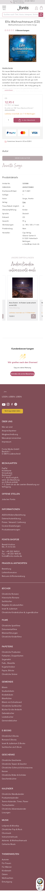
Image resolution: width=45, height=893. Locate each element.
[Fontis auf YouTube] (4, 404)
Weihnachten (7, 878)
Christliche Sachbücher (12, 706)
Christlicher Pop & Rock (12, 830)
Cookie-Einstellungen (11, 526)
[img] (5, 30)
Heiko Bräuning (14, 308)
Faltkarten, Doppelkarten (12, 656)
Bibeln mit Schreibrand (12, 702)
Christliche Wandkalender (13, 794)
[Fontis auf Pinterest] (15, 404)
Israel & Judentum (10, 609)
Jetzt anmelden (10, 110)
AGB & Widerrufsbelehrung (14, 515)
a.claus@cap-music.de (30, 244)
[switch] (40, 888)
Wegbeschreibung (10, 434)
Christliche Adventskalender (14, 809)
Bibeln (4, 687)
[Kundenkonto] (36, 7)
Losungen (6, 813)
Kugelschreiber (8, 667)
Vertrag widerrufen (12, 411)
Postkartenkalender (10, 798)
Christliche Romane (10, 594)
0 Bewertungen (22, 30)
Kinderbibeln (7, 695)
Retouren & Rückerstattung (13, 576)
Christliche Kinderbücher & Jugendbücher (20, 613)
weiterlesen (9, 90)
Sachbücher (7, 601)
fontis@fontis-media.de (12, 556)
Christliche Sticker (9, 674)
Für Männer (7, 867)
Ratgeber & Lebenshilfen (12, 605)
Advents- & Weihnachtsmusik (14, 841)
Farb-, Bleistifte (8, 663)
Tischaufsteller (8, 805)
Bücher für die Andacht (12, 710)
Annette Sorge (12, 165)
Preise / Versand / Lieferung (14, 522)
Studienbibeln (8, 691)
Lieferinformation (9, 573)
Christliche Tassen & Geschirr (14, 764)
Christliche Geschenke (11, 760)
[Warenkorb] (41, 8)
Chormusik (6, 833)
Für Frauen (6, 863)
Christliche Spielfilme (11, 626)
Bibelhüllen (7, 699)
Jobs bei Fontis (8, 499)
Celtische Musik (8, 844)
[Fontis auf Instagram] (8, 404)
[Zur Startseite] (5, 393)
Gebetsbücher (8, 713)
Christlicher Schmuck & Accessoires (17, 768)
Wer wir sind (7, 427)
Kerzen (5, 771)
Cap (24, 202)
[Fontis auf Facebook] (12, 404)
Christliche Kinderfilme (12, 637)
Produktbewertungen (11, 530)
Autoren (5, 860)
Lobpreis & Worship (10, 826)
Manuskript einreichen (11, 438)
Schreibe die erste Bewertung (22, 374)
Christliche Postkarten (11, 652)
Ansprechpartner (9, 431)
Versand (16, 105)
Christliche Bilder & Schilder (14, 775)
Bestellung (6, 569)
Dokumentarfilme (9, 629)
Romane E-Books (9, 740)
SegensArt (6, 660)
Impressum (6, 442)
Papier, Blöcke (8, 671)
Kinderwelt (6, 871)
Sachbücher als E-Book (12, 747)
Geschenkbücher (9, 779)
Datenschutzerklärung (11, 519)
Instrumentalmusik (10, 837)
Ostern (5, 874)
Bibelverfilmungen (10, 633)
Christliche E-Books (10, 736)
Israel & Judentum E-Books (13, 743)
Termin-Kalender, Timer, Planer (15, 802)
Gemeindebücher (9, 721)
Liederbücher (7, 717)
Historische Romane (10, 598)
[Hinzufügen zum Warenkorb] (33, 316)
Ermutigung (7, 882)
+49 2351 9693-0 (29, 1)
